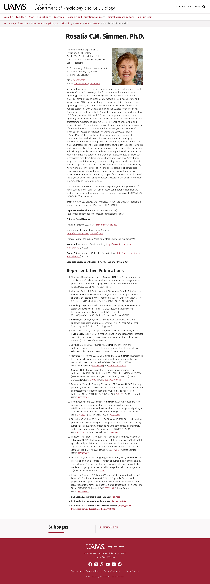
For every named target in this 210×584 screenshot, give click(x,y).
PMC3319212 (83, 491)
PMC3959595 (114, 415)
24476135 (81, 415)
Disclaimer (76, 571)
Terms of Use (92, 571)
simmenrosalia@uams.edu (87, 83)
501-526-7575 (79, 80)
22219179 (101, 470)
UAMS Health (179, 6)
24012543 (115, 450)
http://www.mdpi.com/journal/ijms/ (85, 233)
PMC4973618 (92, 380)
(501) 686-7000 (108, 557)
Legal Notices (132, 571)
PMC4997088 (97, 365)
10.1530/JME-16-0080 (111, 380)
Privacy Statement (112, 571)
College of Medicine (43, 5)
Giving (197, 6)
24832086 (81, 432)
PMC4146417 (114, 432)
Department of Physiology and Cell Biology (75, 8)
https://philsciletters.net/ (105, 224)
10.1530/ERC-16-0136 (117, 365)
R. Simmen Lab (108, 527)
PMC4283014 (83, 397)
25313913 (119, 394)
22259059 (109, 488)
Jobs (190, 6)
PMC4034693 (83, 453)
